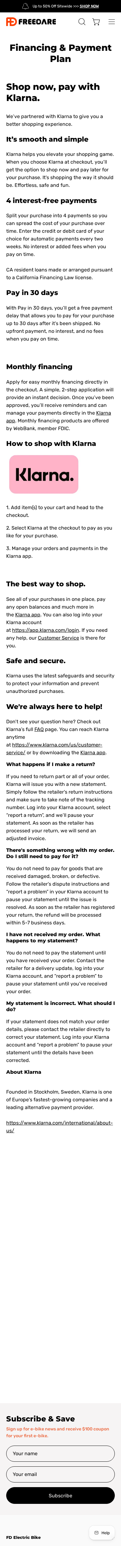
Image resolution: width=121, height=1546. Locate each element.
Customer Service (58, 638)
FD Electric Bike (23, 1537)
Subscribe (60, 1496)
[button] (81, 21)
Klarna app (27, 615)
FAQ (39, 729)
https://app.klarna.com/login (45, 630)
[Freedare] (31, 21)
